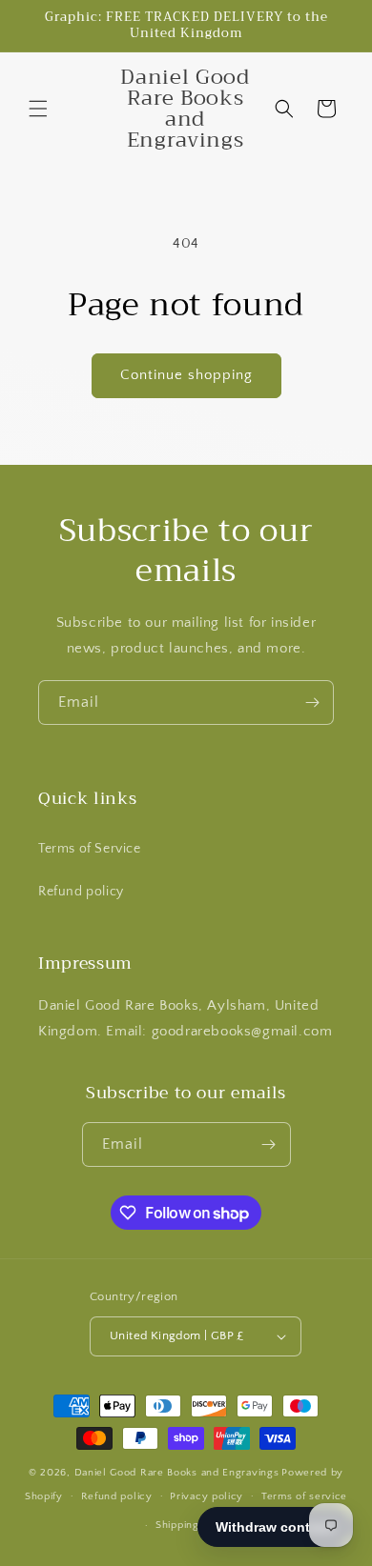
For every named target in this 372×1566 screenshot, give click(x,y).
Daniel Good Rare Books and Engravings (176, 1472)
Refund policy (81, 891)
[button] (38, 109)
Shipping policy (195, 1525)
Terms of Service (89, 848)
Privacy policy (206, 1496)
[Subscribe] (312, 702)
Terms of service (304, 1496)
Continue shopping (186, 375)
